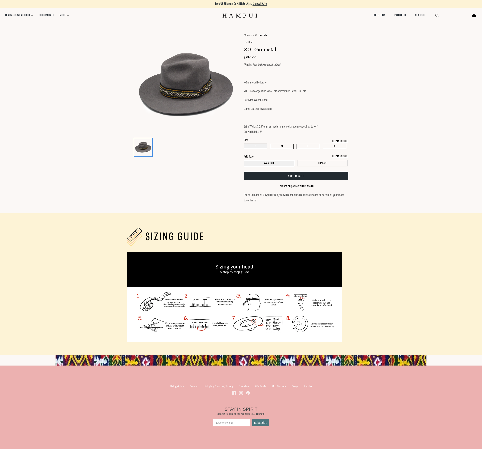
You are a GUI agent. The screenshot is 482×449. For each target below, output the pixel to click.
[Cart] (474, 15)
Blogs (295, 386)
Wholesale (260, 386)
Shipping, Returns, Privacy (218, 386)
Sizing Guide (177, 386)
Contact (194, 386)
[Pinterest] (248, 393)
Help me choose (340, 156)
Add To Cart (296, 175)
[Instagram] (241, 393)
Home (247, 35)
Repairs (308, 386)
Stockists (244, 386)
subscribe (260, 422)
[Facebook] (234, 393)
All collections (279, 386)
